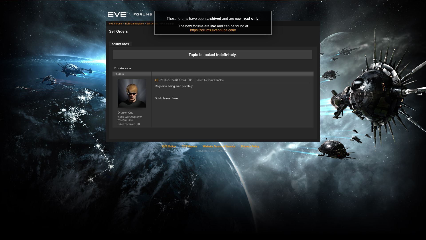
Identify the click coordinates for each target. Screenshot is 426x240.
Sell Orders (152, 23)
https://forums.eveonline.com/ (213, 30)
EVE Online (169, 146)
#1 (156, 80)
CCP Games (189, 146)
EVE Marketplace (134, 23)
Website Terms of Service (219, 146)
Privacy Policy (250, 146)
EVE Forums (115, 23)
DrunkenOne (125, 112)
